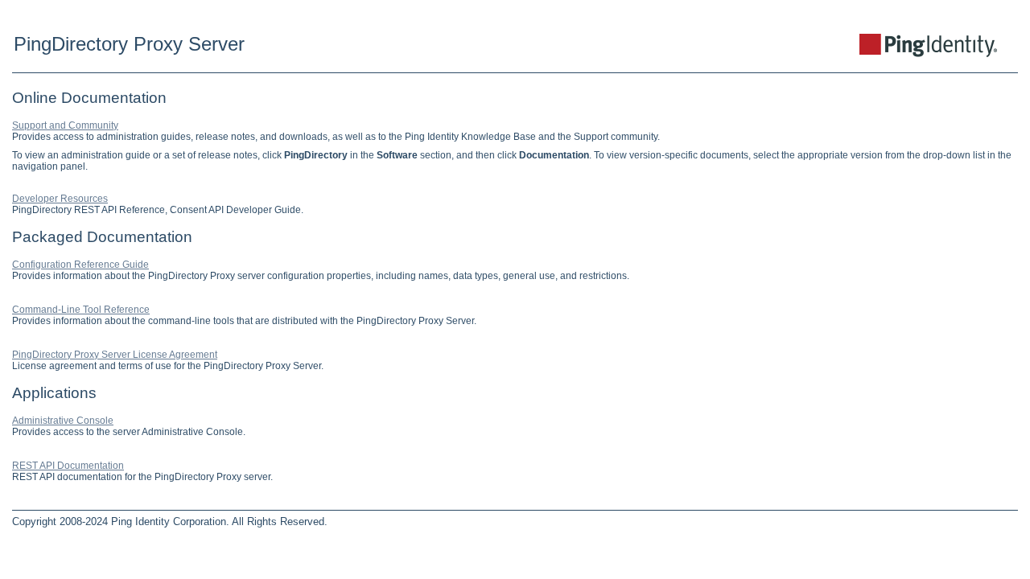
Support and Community (65, 125)
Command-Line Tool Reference (81, 309)
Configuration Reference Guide (80, 264)
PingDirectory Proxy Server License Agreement (114, 354)
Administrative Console (62, 420)
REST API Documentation (68, 465)
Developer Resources (60, 198)
